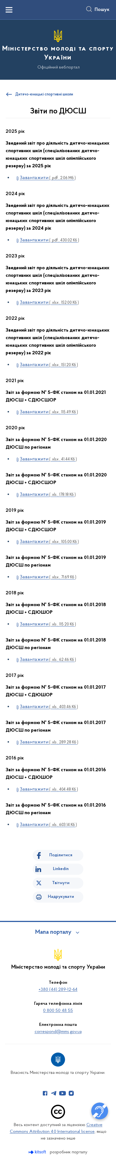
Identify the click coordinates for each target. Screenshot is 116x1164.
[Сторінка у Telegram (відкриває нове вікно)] (53, 1093)
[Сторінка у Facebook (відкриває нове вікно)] (45, 1093)
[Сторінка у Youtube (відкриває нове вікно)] (62, 1093)
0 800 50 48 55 (58, 1010)
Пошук (102, 9)
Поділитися (60, 855)
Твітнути (61, 883)
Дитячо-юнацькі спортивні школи (44, 95)
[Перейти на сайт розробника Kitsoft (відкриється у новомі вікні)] (38, 1152)
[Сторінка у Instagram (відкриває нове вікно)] (71, 1093)
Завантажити (48, 178)
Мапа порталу (53, 932)
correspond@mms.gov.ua (58, 1032)
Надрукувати (61, 896)
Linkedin (61, 869)
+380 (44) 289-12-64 (58, 989)
